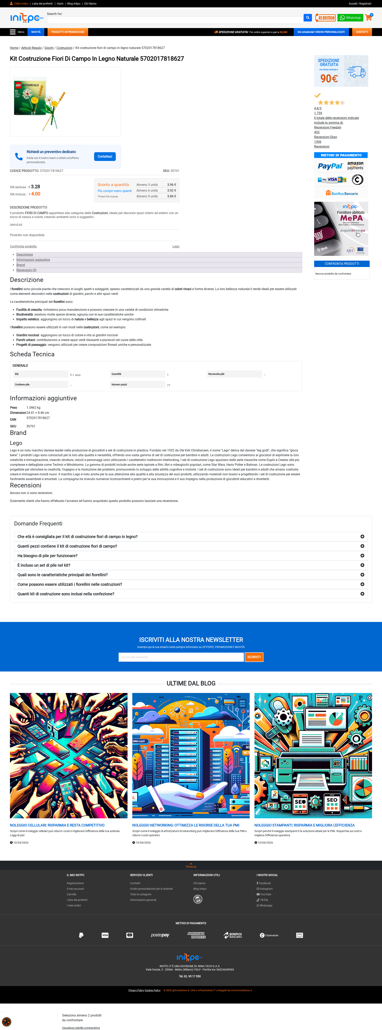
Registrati (365, 3)
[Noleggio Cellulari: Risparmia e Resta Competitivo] (69, 756)
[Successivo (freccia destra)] (4, 1011)
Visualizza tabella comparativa (81, 1027)
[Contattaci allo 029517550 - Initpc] (325, 17)
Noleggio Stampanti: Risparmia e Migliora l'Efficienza (304, 825)
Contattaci (105, 156)
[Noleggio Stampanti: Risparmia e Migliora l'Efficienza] (313, 756)
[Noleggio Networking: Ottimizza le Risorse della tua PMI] (191, 756)
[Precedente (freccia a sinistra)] (1, 1011)
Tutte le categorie (140, 894)
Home (14, 48)
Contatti (135, 883)
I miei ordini (74, 905)
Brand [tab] (21, 265)
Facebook (264, 883)
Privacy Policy (136, 990)
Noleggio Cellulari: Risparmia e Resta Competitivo (57, 825)
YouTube (265, 894)
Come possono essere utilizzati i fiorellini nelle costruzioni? (70, 584)
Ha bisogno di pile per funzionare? (47, 555)
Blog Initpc (200, 888)
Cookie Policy (152, 990)
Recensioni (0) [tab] (27, 270)
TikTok (263, 899)
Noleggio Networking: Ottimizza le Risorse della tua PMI (185, 825)
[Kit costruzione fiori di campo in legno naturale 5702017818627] (65, 102)
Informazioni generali (143, 899)
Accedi (353, 3)
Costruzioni (64, 48)
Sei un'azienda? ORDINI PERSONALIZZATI (321, 31)
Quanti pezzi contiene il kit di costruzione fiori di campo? (67, 546)
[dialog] (6, 1021)
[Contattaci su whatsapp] (350, 17)
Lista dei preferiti (42, 3)
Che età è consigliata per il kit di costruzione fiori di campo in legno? (77, 536)
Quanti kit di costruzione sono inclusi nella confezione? (66, 593)
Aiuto (60, 3)
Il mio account (75, 888)
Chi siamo (199, 883)
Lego (175, 246)
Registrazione (75, 883)
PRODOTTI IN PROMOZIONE (68, 31)
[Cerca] (308, 17)
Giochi (49, 48)
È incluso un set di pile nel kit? (44, 565)
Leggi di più (16, 224)
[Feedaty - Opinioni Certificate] (197, 898)
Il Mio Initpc (21, 3)
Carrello (71, 894)
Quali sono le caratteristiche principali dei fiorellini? (63, 574)
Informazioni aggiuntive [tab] (33, 260)
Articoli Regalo (31, 48)
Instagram (266, 888)
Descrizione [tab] (25, 254)
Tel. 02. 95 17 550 (190, 976)
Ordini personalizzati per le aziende (151, 888)
